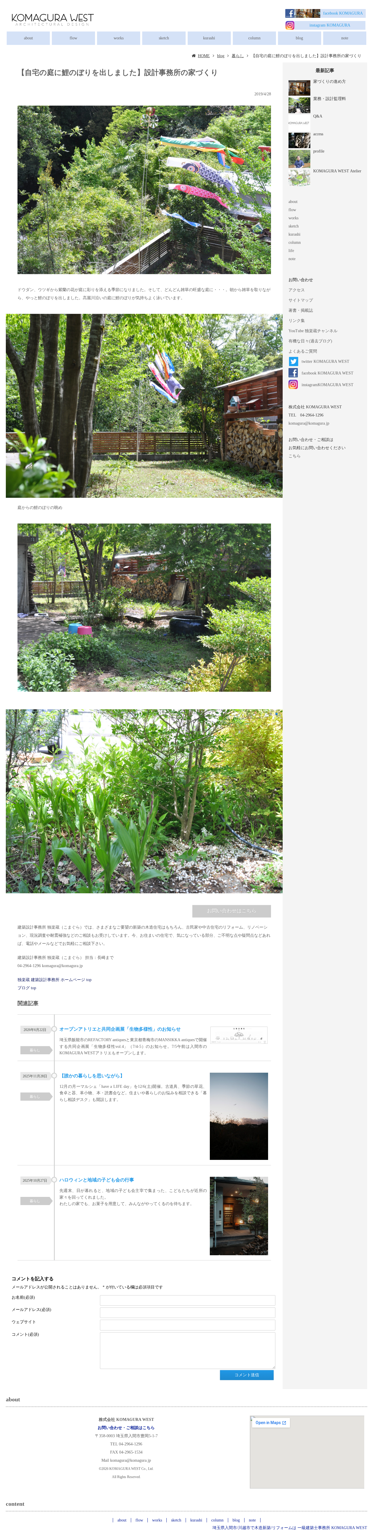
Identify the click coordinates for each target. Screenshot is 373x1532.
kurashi (209, 38)
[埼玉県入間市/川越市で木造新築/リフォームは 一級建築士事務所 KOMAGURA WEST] (52, 19)
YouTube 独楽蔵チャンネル (312, 331)
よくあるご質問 (302, 351)
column (254, 38)
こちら (294, 456)
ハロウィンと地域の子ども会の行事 (96, 1179)
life (291, 250)
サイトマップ (300, 300)
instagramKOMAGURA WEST (327, 385)
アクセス (296, 290)
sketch (164, 38)
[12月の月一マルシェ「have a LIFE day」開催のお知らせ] (239, 1117)
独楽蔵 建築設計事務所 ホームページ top (54, 980)
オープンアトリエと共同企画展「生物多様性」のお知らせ (120, 1029)
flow (73, 38)
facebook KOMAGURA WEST (327, 373)
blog (299, 38)
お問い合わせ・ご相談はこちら (126, 1428)
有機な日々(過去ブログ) (310, 341)
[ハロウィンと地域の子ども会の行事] (239, 1217)
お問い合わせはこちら (231, 911)
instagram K (319, 25)
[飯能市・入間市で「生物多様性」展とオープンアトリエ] (239, 1036)
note (344, 38)
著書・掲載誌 (300, 310)
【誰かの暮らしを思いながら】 (92, 1075)
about (28, 38)
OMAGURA (352, 13)
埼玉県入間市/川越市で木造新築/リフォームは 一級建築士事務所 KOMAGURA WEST (289, 1528)
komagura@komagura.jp (308, 423)
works (119, 38)
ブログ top (26, 988)
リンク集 (296, 320)
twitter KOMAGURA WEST (325, 361)
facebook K (332, 13)
